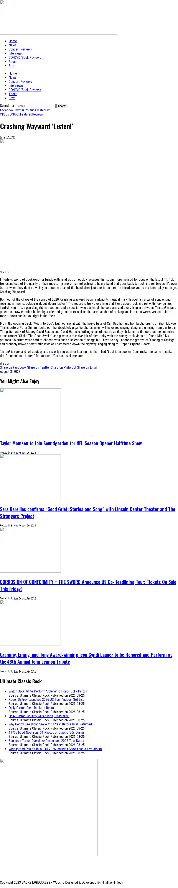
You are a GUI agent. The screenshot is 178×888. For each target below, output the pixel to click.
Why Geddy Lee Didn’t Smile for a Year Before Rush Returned (50, 724)
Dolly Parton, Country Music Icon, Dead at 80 (39, 716)
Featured (26, 114)
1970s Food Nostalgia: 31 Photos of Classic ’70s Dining (46, 732)
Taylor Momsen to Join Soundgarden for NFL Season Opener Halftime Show (71, 443)
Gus (16, 452)
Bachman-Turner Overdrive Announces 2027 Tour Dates (46, 741)
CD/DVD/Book (10, 114)
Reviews (38, 114)
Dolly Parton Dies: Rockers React (31, 708)
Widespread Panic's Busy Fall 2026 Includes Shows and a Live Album (55, 749)
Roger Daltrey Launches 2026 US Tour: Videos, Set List (46, 699)
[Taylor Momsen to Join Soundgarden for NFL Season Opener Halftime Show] (30, 433)
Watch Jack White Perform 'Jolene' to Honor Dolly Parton (48, 691)
